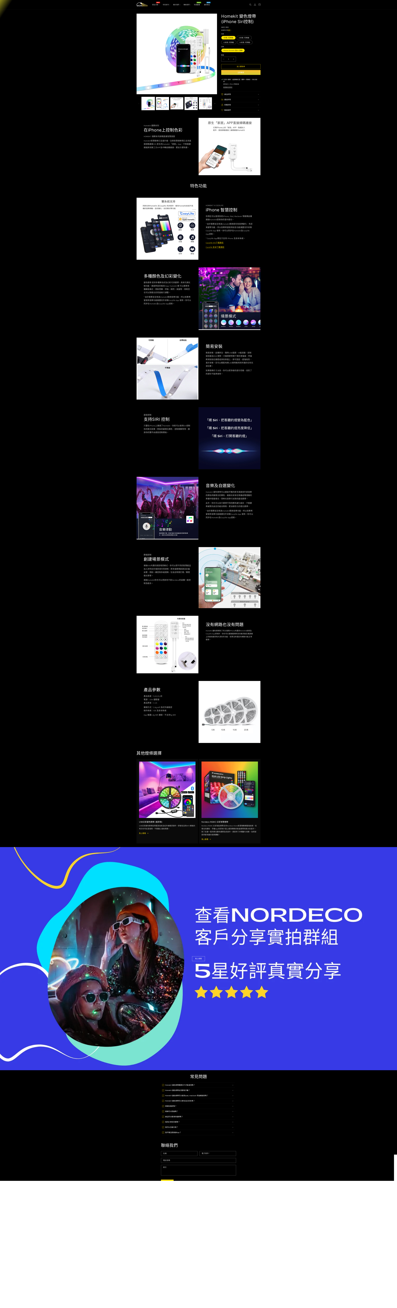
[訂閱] (214, 1207)
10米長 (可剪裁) (244, 38)
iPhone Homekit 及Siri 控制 (233, 50)
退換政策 (139, 1263)
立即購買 (241, 72)
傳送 (167, 1182)
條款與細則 (182, 1259)
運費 (229, 30)
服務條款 (181, 1263)
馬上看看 (142, 833)
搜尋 (179, 1252)
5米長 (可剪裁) (228, 38)
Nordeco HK (196, 1303)
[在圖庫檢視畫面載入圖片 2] (162, 103)
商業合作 (139, 1270)
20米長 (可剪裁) (244, 42)
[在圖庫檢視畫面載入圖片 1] (148, 103)
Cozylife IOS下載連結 (215, 243)
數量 (222, 55)
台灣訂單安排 (141, 1267)
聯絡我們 (139, 1274)
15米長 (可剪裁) (228, 42)
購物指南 (139, 1252)
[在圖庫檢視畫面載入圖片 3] (176, 103)
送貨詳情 (139, 1259)
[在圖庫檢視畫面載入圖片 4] (191, 103)
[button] (250, 4)
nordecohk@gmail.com (228, 1252)
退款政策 (181, 1267)
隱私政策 (181, 1256)
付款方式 (139, 1256)
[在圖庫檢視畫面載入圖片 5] (205, 103)
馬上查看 (198, 959)
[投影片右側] (215, 103)
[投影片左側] (138, 103)
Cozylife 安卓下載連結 (215, 247)
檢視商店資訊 (227, 87)
